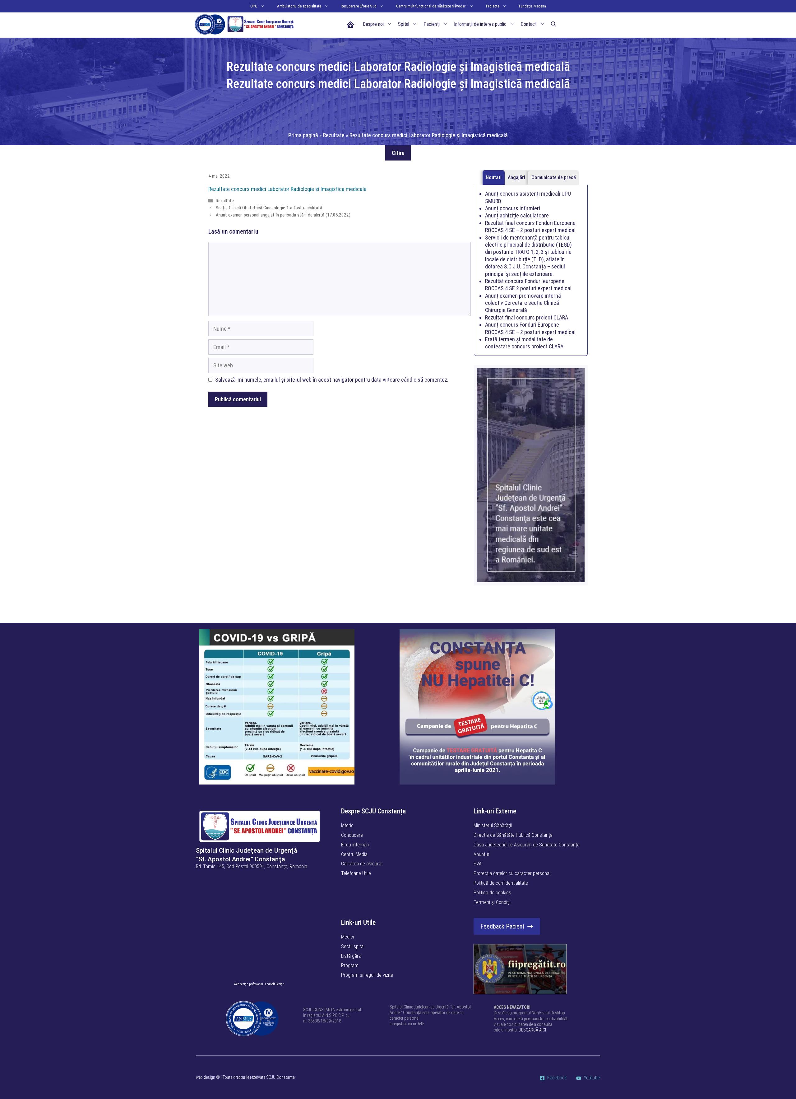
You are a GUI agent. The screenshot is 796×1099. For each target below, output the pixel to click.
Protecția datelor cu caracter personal (512, 873)
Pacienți (431, 24)
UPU (253, 6)
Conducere (352, 835)
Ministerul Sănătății (493, 825)
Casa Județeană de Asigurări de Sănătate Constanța (527, 845)
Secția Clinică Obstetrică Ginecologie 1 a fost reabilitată (269, 208)
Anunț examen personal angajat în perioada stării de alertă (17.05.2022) (283, 215)
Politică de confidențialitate (501, 883)
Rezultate (334, 135)
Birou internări (355, 845)
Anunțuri (482, 854)
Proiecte (492, 6)
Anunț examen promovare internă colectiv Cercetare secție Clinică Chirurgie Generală (523, 303)
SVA (478, 864)
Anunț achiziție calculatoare (517, 215)
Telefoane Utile (356, 873)
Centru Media (354, 854)
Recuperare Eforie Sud (359, 6)
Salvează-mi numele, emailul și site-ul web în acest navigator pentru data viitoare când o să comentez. (331, 379)
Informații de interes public (480, 24)
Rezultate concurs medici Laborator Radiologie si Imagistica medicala (287, 189)
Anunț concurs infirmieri (512, 208)
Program (350, 965)
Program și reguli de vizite (367, 975)
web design (205, 1077)
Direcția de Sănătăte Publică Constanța (513, 835)
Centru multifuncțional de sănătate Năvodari (431, 6)
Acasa (350, 24)
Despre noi (373, 24)
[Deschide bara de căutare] (553, 24)
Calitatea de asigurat (362, 864)
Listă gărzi (351, 956)
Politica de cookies (492, 893)
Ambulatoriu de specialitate (299, 6)
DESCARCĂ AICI (532, 1029)
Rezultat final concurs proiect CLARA (526, 317)
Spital (403, 24)
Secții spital (352, 946)
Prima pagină (303, 135)
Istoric (347, 825)
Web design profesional (248, 984)
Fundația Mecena (532, 6)
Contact (529, 24)
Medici (347, 937)
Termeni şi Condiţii (492, 902)
